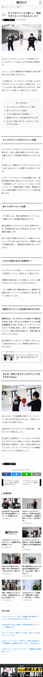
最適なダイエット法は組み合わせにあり (23, 118)
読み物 (12, 20)
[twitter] (20, 666)
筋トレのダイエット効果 (16, 111)
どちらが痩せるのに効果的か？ (19, 114)
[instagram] (23, 666)
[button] (6, 474)
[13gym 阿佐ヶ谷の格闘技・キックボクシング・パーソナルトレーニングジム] (21, 2)
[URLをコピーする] (36, 474)
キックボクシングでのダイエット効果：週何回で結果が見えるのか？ (27, 357)
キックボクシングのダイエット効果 (21, 107)
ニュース (6, 20)
